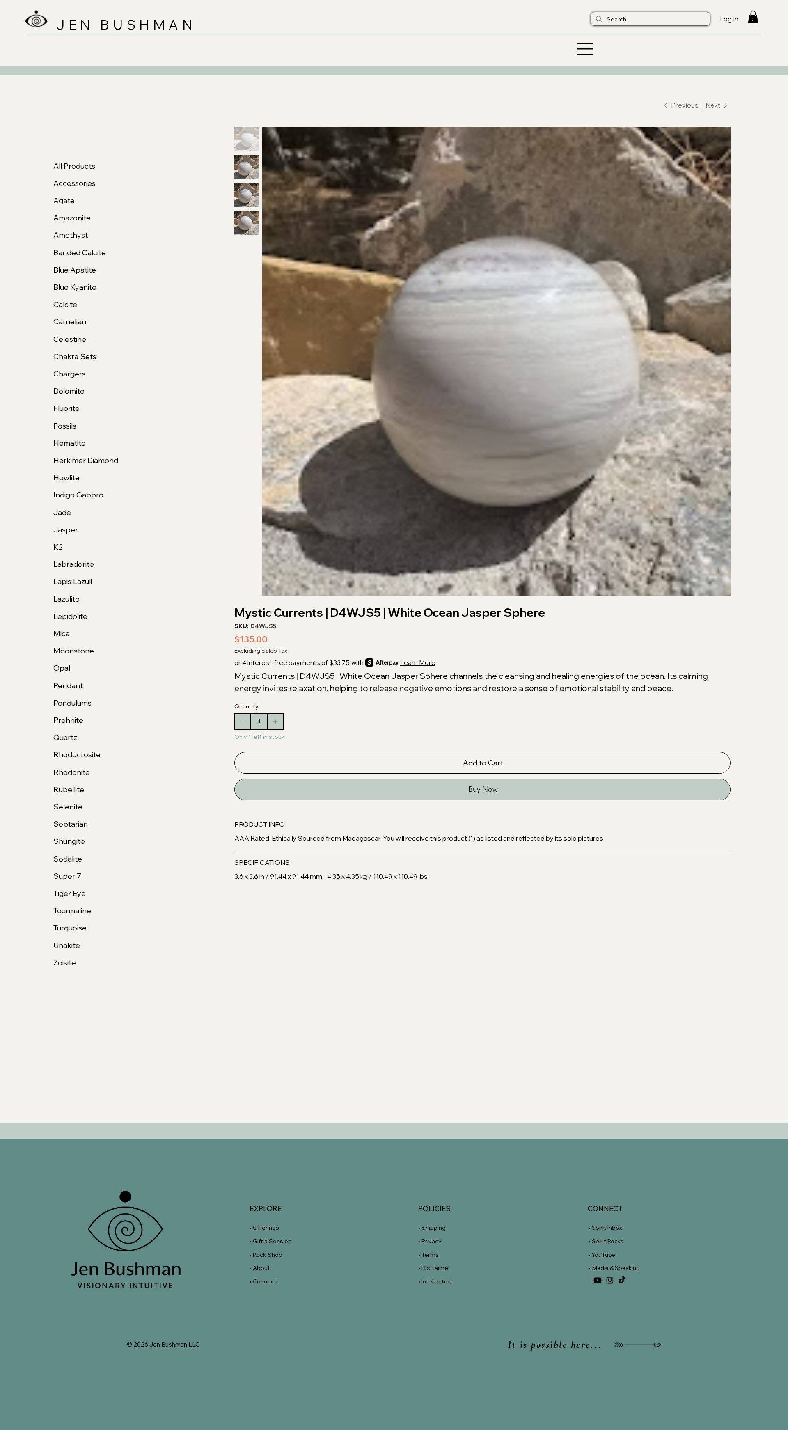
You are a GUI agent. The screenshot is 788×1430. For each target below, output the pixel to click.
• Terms (429, 1254)
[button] (753, 17)
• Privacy (430, 1241)
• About (260, 1268)
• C (253, 1281)
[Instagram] (609, 1280)
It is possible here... (554, 1344)
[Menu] (394, 49)
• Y (592, 1254)
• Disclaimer (434, 1268)
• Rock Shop (266, 1254)
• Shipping (432, 1227)
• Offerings (264, 1227)
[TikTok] (622, 1280)
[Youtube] (597, 1280)
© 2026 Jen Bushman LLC (163, 1344)
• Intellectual (435, 1281)
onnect (267, 1281)
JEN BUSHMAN (126, 24)
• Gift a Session (270, 1241)
